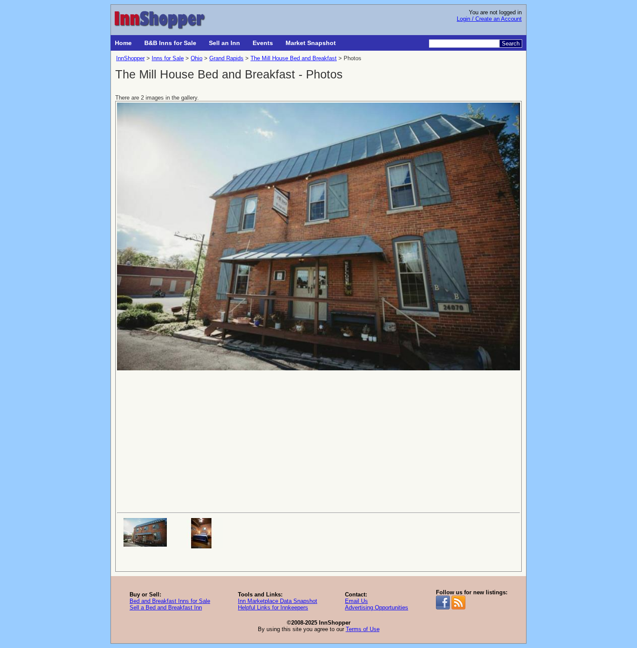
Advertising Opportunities (376, 607)
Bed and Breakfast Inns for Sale (170, 601)
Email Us (356, 601)
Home (123, 42)
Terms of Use (363, 629)
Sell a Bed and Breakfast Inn (166, 607)
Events (263, 42)
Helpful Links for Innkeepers (273, 607)
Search (511, 43)
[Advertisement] (318, 440)
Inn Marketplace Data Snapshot (277, 601)
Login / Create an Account (489, 19)
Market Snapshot (311, 42)
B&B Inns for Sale (170, 42)
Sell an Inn (224, 42)
